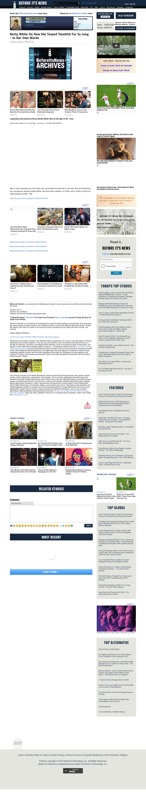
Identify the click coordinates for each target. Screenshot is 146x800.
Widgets (124, 755)
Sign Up (132, 4)
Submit (116, 273)
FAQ (45, 755)
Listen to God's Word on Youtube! (116, 65)
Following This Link (19, 395)
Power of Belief (59, 7)
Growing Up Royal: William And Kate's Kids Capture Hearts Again (115, 135)
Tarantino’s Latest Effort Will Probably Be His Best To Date (76, 285)
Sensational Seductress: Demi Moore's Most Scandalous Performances (115, 188)
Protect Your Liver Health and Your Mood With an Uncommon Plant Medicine (116, 686)
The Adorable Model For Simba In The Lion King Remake (114, 162)
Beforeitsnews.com (28, 13)
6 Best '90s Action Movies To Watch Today (76, 228)
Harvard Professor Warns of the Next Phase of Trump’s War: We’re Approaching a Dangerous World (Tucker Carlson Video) (116, 552)
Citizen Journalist (62, 317)
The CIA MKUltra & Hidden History (112, 712)
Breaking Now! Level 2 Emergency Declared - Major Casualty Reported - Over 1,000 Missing (116, 456)
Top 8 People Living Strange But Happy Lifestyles (23, 444)
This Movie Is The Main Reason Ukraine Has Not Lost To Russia (23, 471)
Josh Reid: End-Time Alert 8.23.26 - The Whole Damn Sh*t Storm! (114, 593)
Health (37, 7)
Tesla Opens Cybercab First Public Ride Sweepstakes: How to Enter (114, 700)
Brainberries (14, 234)
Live (91, 7)
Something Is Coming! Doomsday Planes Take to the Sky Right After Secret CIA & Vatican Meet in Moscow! (116, 354)
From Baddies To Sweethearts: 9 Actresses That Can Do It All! (49, 285)
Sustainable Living (72, 7)
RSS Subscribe (111, 755)
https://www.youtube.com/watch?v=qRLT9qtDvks (28, 246)
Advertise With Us (33, 755)
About (21, 755)
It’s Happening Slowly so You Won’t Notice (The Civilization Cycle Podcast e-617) (115, 655)
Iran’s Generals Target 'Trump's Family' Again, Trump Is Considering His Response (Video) (116, 395)
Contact (52, 755)
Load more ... (51, 572)
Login (127, 4)
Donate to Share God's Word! (116, 70)
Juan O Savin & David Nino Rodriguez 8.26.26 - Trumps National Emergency (116, 314)
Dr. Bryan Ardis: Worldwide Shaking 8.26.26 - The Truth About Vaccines (116, 321)
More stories (41, 27)
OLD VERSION (125, 15)
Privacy (61, 755)
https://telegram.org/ (126, 220)
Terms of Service (74, 755)
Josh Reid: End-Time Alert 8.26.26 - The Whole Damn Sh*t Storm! (114, 435)
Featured (22, 7)
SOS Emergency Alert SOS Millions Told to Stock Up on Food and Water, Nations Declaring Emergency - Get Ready (115, 329)
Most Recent (111, 7)
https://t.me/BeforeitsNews (108, 227)
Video (96, 7)
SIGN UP (105, 254)
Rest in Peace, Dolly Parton (109, 649)
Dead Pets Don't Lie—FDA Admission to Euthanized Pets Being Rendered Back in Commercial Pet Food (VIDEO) (114, 403)
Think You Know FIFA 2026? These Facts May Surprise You (115, 109)
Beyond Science (46, 7)
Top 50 (102, 7)
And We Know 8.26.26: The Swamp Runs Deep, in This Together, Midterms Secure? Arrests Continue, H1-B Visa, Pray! (114, 338)
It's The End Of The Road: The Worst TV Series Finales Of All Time (50, 445)
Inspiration (84, 7)
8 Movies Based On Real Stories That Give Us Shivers (116, 633)
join (20, 310)
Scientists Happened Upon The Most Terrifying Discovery (50, 228)
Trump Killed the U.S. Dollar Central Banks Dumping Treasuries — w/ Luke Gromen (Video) (115, 569)
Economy (30, 7)
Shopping (120, 7)
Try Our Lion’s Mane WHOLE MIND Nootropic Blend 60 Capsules (35, 337)
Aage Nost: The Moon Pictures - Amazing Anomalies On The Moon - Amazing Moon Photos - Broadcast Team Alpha (114, 420)
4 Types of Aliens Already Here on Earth (114, 680)
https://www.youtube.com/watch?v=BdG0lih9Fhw (28, 242)
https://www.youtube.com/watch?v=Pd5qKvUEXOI (29, 251)
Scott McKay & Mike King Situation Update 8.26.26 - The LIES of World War (115, 449)
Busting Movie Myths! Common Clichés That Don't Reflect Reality (78, 472)
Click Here (30, 317)
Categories (129, 7)
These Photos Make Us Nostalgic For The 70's (47, 471)
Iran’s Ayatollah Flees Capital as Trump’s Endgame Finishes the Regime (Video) (114, 561)
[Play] (116, 45)
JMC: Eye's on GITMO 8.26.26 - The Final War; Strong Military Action (114, 442)
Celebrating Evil (105, 707)
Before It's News (33, 3)
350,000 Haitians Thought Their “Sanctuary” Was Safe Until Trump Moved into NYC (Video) (115, 578)
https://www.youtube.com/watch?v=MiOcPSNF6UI (29, 198)
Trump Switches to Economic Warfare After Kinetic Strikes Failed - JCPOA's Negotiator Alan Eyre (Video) (115, 532)
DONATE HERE (105, 16)
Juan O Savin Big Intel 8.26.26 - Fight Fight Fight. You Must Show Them (115, 464)
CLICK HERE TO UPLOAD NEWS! (125, 28)
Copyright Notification (93, 755)
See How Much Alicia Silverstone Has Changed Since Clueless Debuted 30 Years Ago (23, 229)
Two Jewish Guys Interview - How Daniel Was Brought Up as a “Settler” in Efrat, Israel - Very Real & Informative (116, 663)
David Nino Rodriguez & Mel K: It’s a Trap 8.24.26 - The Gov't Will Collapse (114, 586)
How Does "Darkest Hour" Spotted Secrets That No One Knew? (22, 286)
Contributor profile (30, 27)
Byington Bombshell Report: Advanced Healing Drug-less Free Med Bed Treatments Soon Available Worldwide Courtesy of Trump (116, 305)
